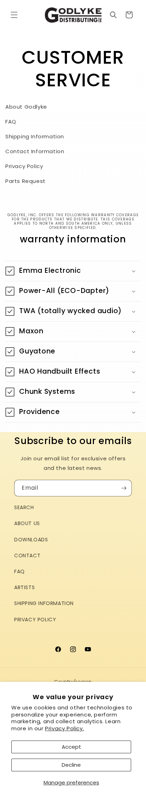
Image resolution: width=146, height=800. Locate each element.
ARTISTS (24, 587)
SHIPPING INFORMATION (44, 603)
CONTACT (27, 555)
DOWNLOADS (31, 539)
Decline (71, 765)
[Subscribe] (123, 488)
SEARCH (24, 507)
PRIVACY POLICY (35, 619)
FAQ (19, 571)
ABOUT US (27, 523)
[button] (14, 15)
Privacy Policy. (64, 728)
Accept (71, 746)
